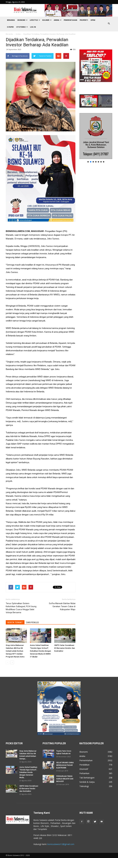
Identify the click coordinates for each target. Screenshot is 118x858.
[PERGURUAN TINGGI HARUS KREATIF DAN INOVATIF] (48, 779)
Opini (93, 20)
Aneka (56, 20)
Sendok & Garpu (87, 782)
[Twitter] (95, 821)
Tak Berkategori (86, 777)
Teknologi (84, 786)
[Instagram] (88, 821)
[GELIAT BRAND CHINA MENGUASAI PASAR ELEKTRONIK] (48, 765)
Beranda (11, 20)
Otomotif (83, 769)
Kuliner (45, 20)
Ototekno (21, 27)
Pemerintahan (70, 20)
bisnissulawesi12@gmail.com (60, 844)
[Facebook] (81, 821)
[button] (108, 23)
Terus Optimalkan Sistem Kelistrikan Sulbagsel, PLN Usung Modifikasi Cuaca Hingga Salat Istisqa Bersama (21, 608)
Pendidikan (84, 764)
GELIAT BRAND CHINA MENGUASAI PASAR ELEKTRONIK (65, 765)
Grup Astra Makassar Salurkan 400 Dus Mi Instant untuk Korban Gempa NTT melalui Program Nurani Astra (15, 651)
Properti (84, 20)
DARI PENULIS (32, 622)
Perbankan (84, 773)
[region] (95, 72)
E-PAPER (10, 27)
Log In (33, 27)
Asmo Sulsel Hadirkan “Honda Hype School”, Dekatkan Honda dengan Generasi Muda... (28, 772)
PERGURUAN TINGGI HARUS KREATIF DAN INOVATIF (64, 778)
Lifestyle (34, 20)
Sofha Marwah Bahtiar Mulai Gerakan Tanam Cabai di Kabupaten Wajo (62, 606)
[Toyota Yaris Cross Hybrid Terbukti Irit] (48, 754)
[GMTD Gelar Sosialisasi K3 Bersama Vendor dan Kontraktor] (64, 635)
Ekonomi (21, 20)
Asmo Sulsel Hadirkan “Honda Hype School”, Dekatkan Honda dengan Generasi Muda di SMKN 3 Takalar (40, 651)
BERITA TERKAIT (15, 622)
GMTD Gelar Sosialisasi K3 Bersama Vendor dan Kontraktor (64, 648)
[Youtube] (101, 821)
